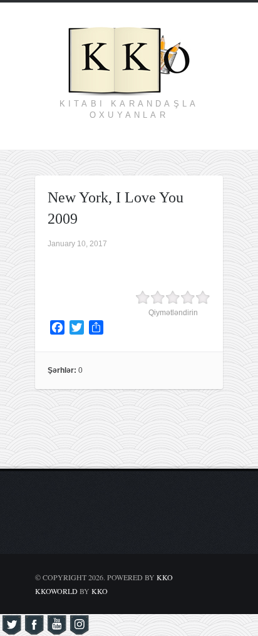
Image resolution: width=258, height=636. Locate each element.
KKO (165, 577)
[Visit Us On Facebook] (34, 629)
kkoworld (57, 591)
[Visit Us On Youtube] (56, 629)
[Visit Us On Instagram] (79, 629)
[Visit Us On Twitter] (11, 629)
